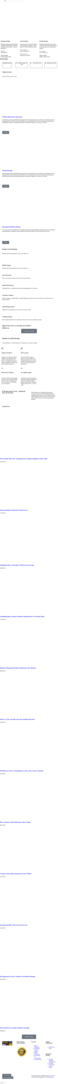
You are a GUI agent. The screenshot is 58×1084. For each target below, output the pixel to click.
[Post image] (19, 114)
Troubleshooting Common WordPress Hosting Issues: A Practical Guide (22, 616)
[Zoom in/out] (5, 1082)
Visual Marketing (49, 1077)
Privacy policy (7, 1075)
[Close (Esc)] (0, 1082)
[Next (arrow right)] (2, 1083)
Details (5, 132)
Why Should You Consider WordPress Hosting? (15, 1028)
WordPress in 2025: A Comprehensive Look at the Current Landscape (21, 771)
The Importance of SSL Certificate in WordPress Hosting (17, 976)
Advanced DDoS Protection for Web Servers (13, 510)
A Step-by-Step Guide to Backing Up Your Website (15, 873)
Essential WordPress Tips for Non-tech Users (13, 925)
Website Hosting (7, 170)
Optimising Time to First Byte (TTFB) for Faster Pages (17, 565)
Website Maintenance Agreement (12, 117)
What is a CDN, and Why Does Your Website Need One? (17, 719)
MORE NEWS (29, 1037)
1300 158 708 (5, 328)
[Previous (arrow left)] (0, 1083)
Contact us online (29, 331)
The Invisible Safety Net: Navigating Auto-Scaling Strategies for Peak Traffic (23, 459)
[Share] (2, 1082)
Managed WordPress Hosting (11, 227)
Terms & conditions (8, 1077)
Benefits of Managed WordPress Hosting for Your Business (18, 668)
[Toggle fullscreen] (3, 1082)
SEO (51, 1075)
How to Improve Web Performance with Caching (15, 822)
